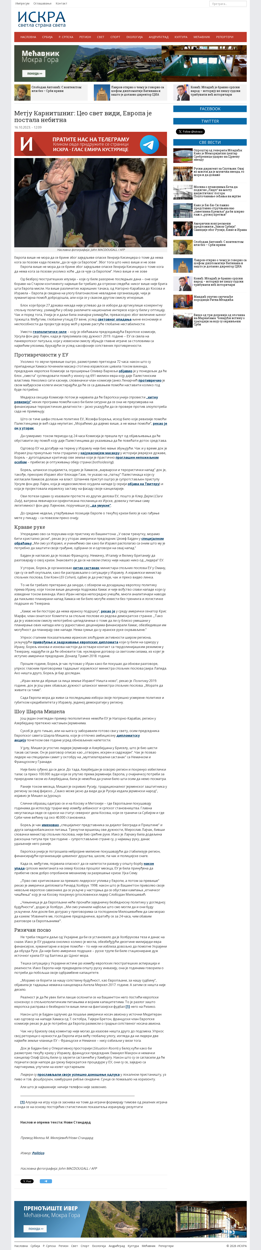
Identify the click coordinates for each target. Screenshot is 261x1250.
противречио (149, 380)
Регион (85, 37)
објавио (125, 371)
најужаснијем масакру (100, 453)
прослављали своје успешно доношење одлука (79, 1074)
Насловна (28, 37)
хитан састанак (86, 568)
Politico (38, 1153)
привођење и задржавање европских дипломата (75, 642)
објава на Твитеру (143, 484)
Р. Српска (66, 37)
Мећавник (202, 37)
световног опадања (115, 319)
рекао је (108, 611)
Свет (100, 37)
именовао (50, 825)
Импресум (22, 3)
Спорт (115, 37)
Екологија (134, 37)
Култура (181, 37)
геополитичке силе (50, 331)
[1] (128, 1006)
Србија (47, 37)
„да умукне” (100, 505)
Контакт (61, 3)
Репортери (224, 37)
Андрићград (158, 37)
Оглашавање (42, 3)
